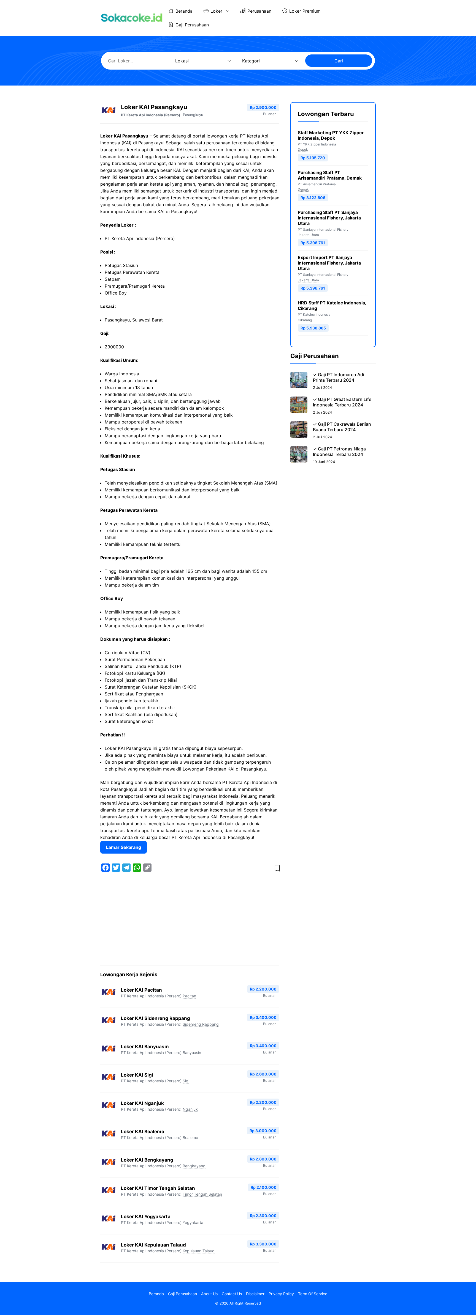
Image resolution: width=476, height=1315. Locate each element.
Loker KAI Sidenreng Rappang (155, 1018)
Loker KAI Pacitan (141, 990)
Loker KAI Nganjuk (142, 1103)
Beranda (184, 11)
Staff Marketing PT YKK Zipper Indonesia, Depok (331, 135)
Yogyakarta (193, 1222)
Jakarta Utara (308, 235)
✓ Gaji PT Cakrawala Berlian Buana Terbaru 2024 (342, 426)
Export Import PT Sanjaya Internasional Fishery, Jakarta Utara (329, 263)
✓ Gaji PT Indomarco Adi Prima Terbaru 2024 (338, 377)
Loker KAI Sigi (137, 1075)
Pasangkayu (193, 114)
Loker (216, 11)
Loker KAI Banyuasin (145, 1046)
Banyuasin (192, 1052)
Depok (303, 149)
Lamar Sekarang (123, 847)
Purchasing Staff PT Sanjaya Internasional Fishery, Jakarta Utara (329, 218)
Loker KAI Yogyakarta (146, 1216)
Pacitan (189, 996)
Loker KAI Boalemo (142, 1131)
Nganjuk (190, 1109)
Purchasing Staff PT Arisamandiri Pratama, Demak (330, 175)
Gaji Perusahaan (192, 24)
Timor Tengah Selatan (202, 1194)
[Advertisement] (189, 919)
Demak (303, 189)
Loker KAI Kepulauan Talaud (153, 1245)
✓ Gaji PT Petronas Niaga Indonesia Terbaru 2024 (339, 451)
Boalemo (190, 1137)
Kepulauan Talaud (199, 1250)
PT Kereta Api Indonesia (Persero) (150, 115)
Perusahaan (259, 11)
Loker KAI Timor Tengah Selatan (158, 1188)
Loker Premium (305, 11)
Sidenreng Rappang (201, 1024)
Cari (338, 61)
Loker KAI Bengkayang (147, 1160)
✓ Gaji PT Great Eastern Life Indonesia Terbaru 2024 (342, 402)
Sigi (186, 1081)
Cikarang (305, 320)
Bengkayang (194, 1165)
